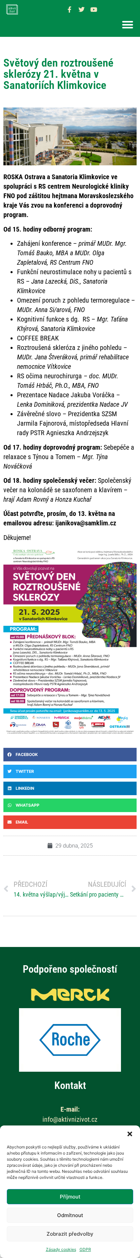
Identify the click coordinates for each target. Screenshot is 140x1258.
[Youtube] (94, 9)
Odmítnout (70, 1215)
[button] (129, 1134)
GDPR (85, 1249)
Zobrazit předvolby (70, 1234)
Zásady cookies (61, 1249)
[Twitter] (81, 9)
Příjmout (70, 1196)
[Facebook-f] (69, 9)
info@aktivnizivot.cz (70, 1119)
